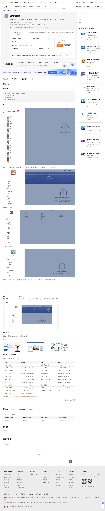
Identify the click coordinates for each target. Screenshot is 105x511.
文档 (44, 474)
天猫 (17, 497)
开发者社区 (46, 477)
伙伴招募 (44, 7)
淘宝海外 (91, 497)
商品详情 (5, 79)
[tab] (7, 414)
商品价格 (14, 79)
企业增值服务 (72, 477)
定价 (45, 2)
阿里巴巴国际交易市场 (32, 497)
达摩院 (86, 497)
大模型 (17, 2)
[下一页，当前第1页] (73, 461)
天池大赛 (45, 480)
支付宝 (82, 497)
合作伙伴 (55, 2)
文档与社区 (33, 2)
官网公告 (71, 482)
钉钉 (78, 497)
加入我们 (46, 494)
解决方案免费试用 (60, 477)
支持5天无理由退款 (43, 62)
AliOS (59, 497)
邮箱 (80, 22)
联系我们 (38, 494)
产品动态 (19, 480)
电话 (80, 19)
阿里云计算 (54, 497)
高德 (66, 497)
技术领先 (6, 480)
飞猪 (49, 497)
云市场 (49, 2)
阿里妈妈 (44, 497)
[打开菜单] (2, 2)
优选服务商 (55, 62)
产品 (21, 2)
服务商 (80, 13)
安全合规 (6, 485)
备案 (88, 2)
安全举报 (30, 494)
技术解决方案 (33, 474)
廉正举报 (23, 494)
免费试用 (19, 477)
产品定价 (19, 482)
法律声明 (6, 494)
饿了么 (6, 499)
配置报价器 (20, 485)
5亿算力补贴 (59, 482)
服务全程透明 (31, 62)
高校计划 (58, 480)
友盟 (72, 497)
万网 (63, 497)
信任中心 (71, 487)
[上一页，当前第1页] (68, 461)
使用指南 (24, 79)
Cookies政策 (15, 494)
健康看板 (71, 485)
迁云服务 (71, 480)
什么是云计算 (7, 474)
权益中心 (40, 2)
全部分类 (3, 10)
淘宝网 (14, 497)
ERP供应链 (15, 10)
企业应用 (9, 10)
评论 (32, 79)
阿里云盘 (97, 497)
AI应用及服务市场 (17, 7)
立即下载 (5, 430)
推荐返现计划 (59, 485)
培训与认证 (46, 482)
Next (58, 317)
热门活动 (38, 7)
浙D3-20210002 (63, 502)
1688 (40, 497)
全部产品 (19, 474)
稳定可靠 (6, 482)
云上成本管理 (20, 487)
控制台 (91, 2)
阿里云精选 (31, 7)
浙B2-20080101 (41, 502)
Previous (4, 317)
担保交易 (21, 62)
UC (69, 497)
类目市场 (25, 7)
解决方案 (26, 2)
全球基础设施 (7, 477)
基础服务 (71, 474)
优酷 (75, 497)
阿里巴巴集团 (7, 497)
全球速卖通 (23, 497)
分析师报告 (7, 487)
